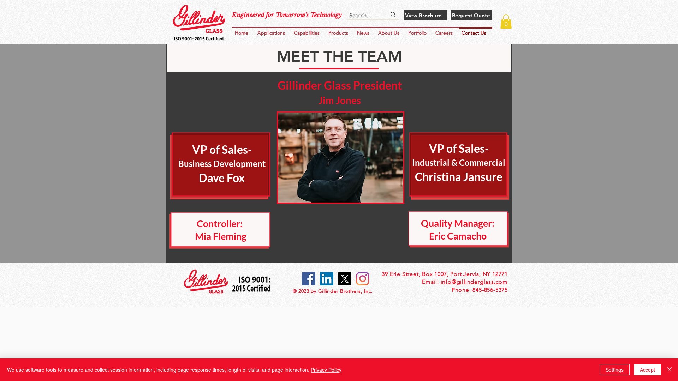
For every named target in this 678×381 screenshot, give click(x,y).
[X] (344, 278)
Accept (647, 369)
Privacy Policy (326, 369)
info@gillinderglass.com (474, 281)
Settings (615, 369)
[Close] (669, 369)
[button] (419, 29)
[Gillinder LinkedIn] (326, 278)
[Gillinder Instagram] (362, 278)
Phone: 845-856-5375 (480, 289)
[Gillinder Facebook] (308, 278)
